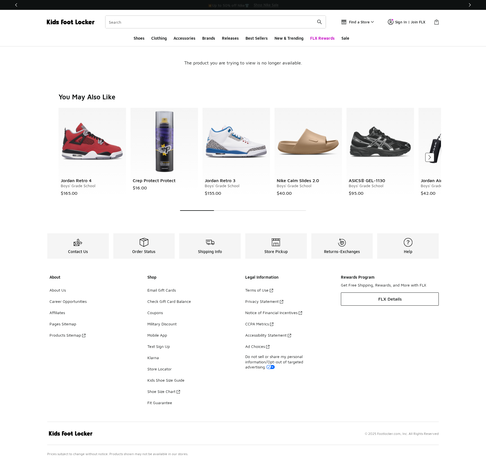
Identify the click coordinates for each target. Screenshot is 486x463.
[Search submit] (319, 22)
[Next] (469, 5)
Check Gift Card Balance (169, 301)
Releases (230, 38)
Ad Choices (255, 346)
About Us (58, 290)
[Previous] (16, 5)
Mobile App (157, 335)
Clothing (159, 38)
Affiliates (57, 312)
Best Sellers (257, 38)
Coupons (155, 312)
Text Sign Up (158, 346)
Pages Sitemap (63, 323)
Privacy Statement (262, 301)
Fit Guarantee (159, 402)
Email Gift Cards (161, 290)
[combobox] (215, 22)
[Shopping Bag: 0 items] (436, 22)
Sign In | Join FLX (410, 22)
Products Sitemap (65, 335)
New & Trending (288, 38)
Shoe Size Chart (161, 391)
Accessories (184, 38)
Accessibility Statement (266, 335)
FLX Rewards (322, 38)
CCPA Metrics (257, 323)
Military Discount (162, 323)
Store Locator (159, 368)
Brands (208, 38)
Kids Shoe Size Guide (165, 380)
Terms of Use (257, 290)
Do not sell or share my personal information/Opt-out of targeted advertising (274, 361)
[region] (243, 5)
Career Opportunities (68, 301)
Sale (345, 38)
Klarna (153, 357)
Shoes (139, 38)
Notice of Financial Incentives (271, 312)
